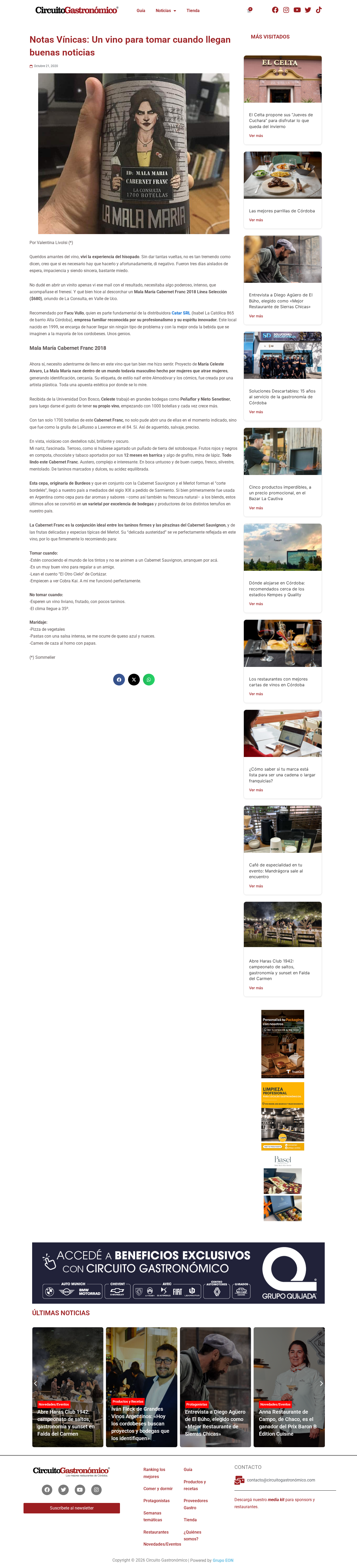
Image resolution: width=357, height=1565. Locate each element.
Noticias (163, 10)
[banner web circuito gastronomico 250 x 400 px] (282, 1116)
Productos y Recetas (54, 1401)
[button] (119, 679)
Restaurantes (156, 1531)
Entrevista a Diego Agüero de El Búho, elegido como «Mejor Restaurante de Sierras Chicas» (281, 300)
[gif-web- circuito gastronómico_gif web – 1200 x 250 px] (178, 1272)
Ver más (256, 135)
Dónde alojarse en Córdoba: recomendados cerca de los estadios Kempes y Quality (277, 588)
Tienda (193, 10)
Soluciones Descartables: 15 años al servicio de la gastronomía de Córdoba (282, 396)
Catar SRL (181, 313)
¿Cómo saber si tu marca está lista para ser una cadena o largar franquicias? (282, 774)
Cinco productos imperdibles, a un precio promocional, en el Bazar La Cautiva (280, 492)
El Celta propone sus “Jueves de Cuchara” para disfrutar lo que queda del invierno (281, 120)
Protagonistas (123, 1404)
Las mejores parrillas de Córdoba (282, 210)
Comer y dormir (158, 1488)
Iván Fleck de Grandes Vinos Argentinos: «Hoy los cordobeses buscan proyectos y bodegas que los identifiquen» (66, 1423)
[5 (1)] (282, 1043)
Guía (141, 10)
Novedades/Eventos (201, 1404)
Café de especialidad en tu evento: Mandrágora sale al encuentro (276, 870)
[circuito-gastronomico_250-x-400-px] (282, 1188)
